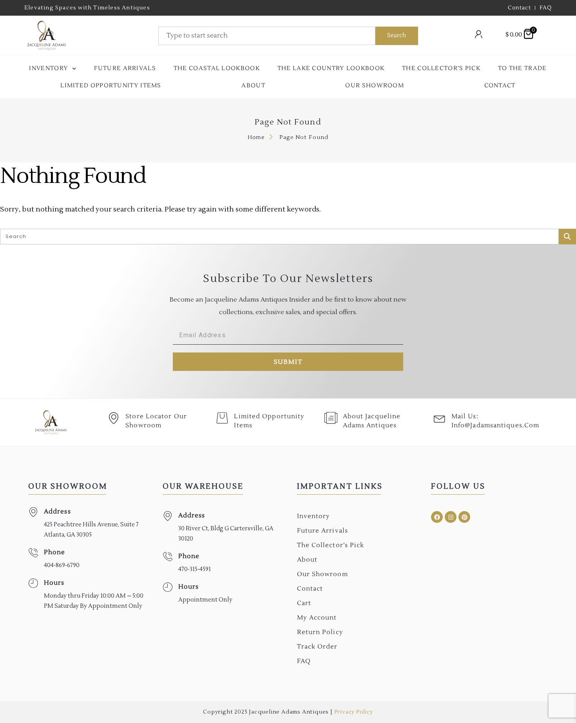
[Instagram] (450, 517)
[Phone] (33, 553)
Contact (500, 85)
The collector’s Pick (441, 68)
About (253, 85)
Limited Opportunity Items (110, 85)
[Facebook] (437, 517)
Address (57, 511)
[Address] (33, 512)
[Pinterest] (464, 517)
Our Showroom (374, 85)
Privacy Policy (353, 712)
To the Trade (522, 68)
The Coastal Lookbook (217, 68)
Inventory (48, 68)
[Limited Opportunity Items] (222, 418)
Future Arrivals (125, 68)
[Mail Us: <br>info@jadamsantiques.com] (440, 418)
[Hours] (33, 583)
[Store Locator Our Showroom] (114, 418)
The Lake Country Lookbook (331, 68)
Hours (54, 583)
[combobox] (266, 36)
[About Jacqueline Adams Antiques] (331, 418)
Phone (54, 552)
